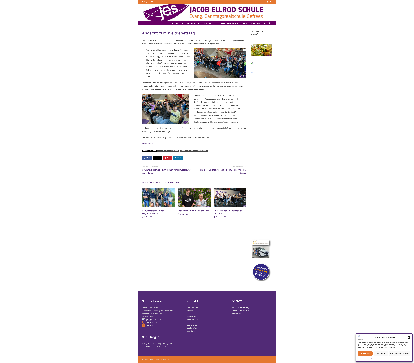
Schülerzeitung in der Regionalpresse (153, 212)
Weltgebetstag (202, 151)
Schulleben (207, 23)
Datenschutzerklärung (385, 358)
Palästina (191, 151)
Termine (244, 23)
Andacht (161, 151)
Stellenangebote (258, 23)
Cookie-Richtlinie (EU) (240, 310)
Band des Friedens (172, 151)
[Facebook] (267, 2)
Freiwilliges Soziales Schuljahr (193, 210)
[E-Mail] (270, 2)
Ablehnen (381, 353)
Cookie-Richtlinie (375, 358)
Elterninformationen (227, 23)
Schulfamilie (191, 23)
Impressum (394, 358)
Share (148, 158)
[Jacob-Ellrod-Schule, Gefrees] (202, 12)
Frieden (183, 151)
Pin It (169, 158)
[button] (409, 337)
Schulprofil (175, 23)
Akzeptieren (365, 353)
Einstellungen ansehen (399, 353)
